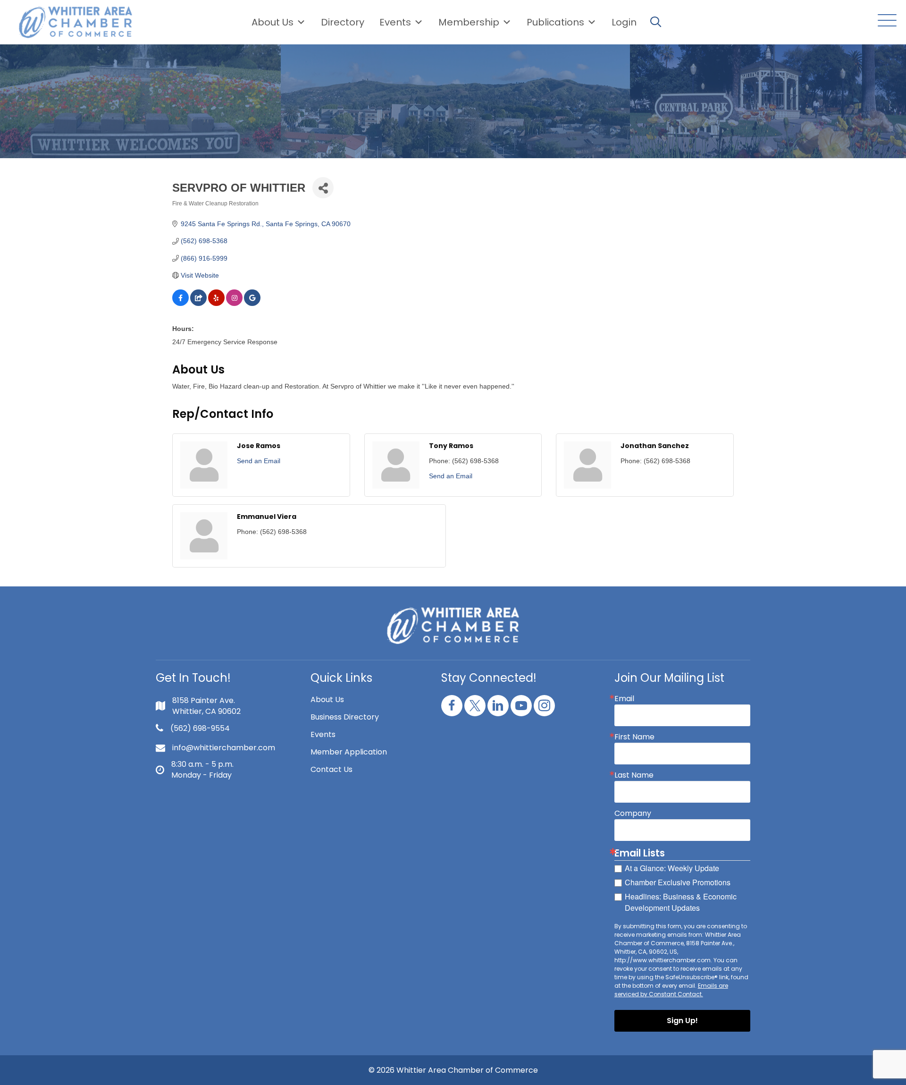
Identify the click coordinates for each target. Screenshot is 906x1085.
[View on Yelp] (216, 303)
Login (624, 22)
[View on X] (198, 303)
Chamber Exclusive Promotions (677, 882)
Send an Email (258, 461)
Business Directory (344, 717)
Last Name (634, 775)
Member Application (348, 751)
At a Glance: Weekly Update (672, 868)
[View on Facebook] (180, 303)
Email (624, 699)
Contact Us (331, 769)
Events (323, 734)
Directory (342, 22)
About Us (273, 22)
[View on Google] (252, 303)
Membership (468, 22)
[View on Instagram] (234, 303)
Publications (555, 22)
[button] (885, 21)
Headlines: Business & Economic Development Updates (681, 902)
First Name (634, 737)
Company (632, 813)
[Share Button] (323, 187)
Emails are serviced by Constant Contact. (671, 990)
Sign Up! (682, 1020)
